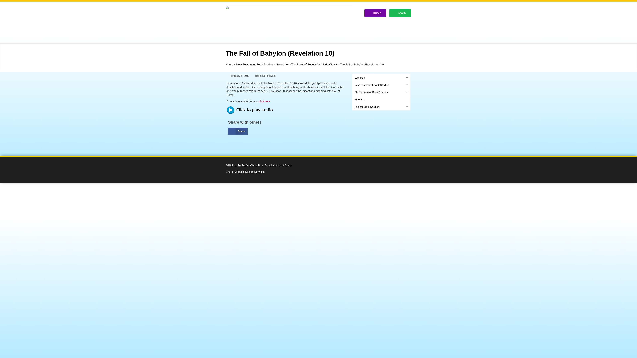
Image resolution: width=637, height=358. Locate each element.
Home (229, 64)
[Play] (251, 113)
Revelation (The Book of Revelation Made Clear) (306, 64)
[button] (238, 131)
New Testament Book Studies (254, 64)
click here (264, 101)
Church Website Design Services (245, 171)
